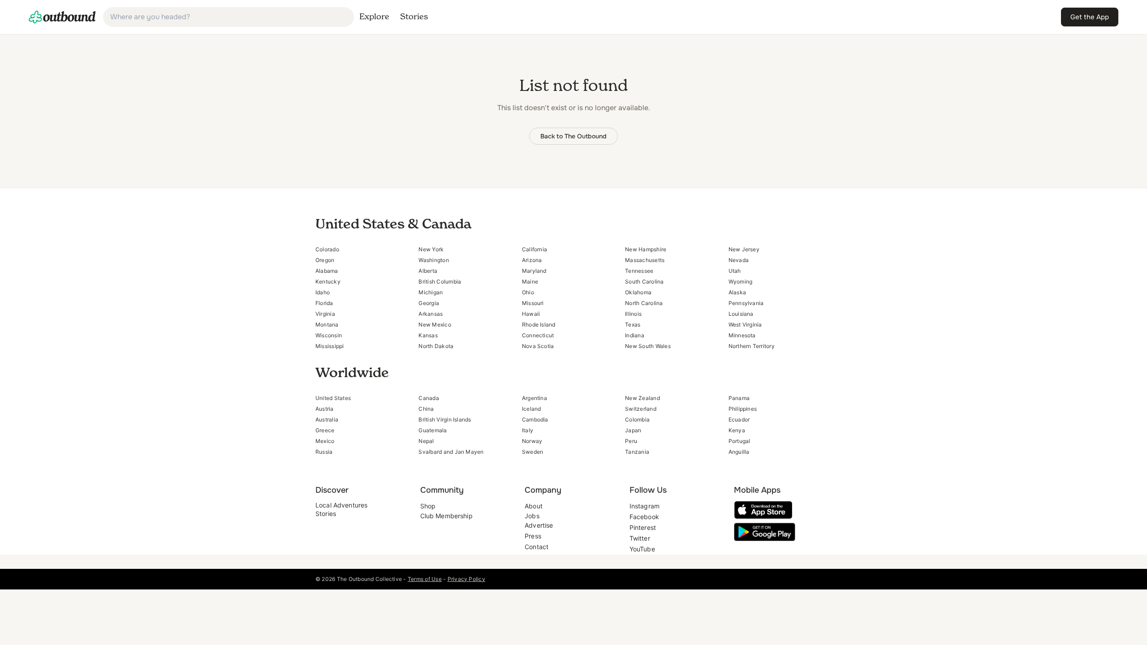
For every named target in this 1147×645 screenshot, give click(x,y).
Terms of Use (425, 579)
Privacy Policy (466, 579)
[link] (62, 17)
